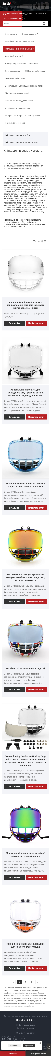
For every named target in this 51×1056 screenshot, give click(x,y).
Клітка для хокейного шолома (32, 14)
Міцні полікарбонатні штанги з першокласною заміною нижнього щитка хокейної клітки (25, 305)
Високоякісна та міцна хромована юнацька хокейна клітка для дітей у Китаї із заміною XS (25, 577)
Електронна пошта (27, 1025)
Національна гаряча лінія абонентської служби (27, 1016)
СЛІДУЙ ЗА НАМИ (27, 1033)
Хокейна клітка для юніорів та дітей (25, 668)
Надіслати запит (36, 323)
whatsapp (13, 1054)
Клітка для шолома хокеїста (17, 135)
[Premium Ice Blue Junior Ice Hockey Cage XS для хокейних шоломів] (25, 477)
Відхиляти (14, 1045)
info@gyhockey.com (25, 1028)
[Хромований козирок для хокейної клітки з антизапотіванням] (25, 847)
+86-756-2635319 (25, 1020)
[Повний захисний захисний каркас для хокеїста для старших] (25, 938)
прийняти (29, 1045)
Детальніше (14, 323)
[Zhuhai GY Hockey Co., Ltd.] (7, 5)
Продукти (14, 14)
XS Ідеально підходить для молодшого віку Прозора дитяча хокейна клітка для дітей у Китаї (25, 393)
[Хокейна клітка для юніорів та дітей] (25, 662)
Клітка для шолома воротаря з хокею (22, 142)
